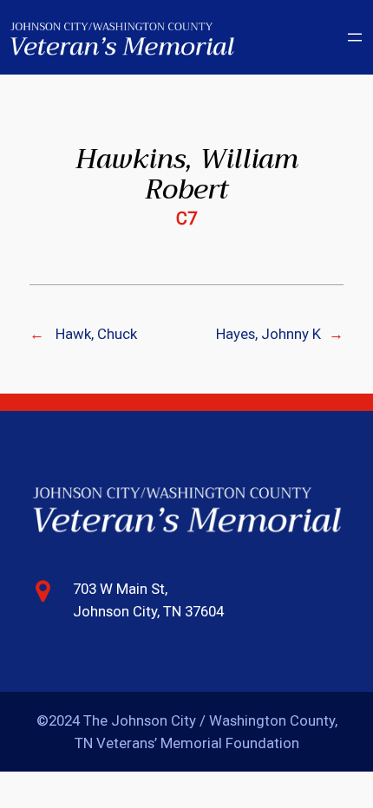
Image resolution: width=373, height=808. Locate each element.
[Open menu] (354, 37)
